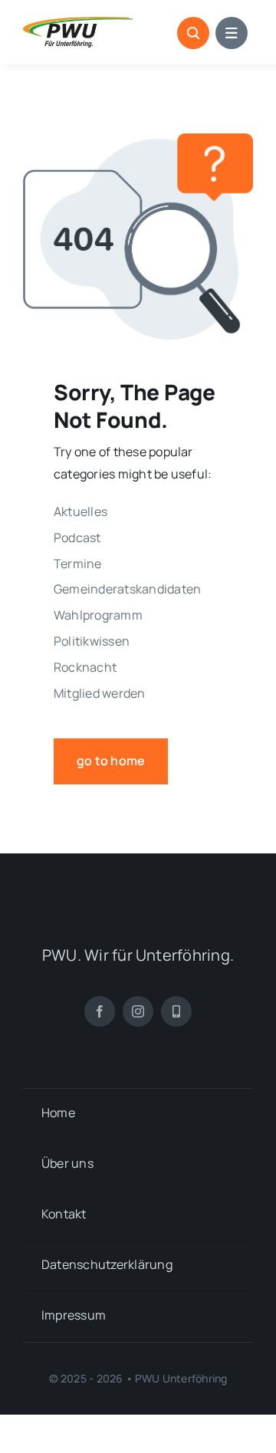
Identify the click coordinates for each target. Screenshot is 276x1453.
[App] (176, 1011)
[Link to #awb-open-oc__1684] (231, 33)
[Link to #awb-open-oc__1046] (193, 33)
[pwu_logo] (78, 23)
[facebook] (99, 1011)
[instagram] (138, 1011)
